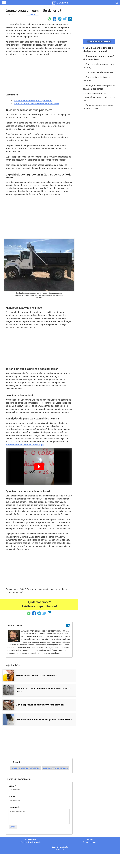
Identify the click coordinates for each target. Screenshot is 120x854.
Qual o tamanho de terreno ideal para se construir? (98, 49)
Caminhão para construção (55, 768)
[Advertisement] (39, 74)
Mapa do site (30, 839)
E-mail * (12, 796)
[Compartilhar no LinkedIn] (70, 19)
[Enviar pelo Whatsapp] (49, 19)
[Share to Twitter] (65, 19)
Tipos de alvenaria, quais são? (100, 72)
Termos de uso (89, 842)
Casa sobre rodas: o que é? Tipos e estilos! (98, 58)
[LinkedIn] (68, 625)
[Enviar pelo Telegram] (60, 19)
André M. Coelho (32, 15)
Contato (89, 839)
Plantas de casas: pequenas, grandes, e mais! (98, 107)
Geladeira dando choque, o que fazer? (33, 100)
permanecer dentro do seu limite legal (25, 445)
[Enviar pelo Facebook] (54, 19)
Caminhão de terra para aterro (26, 768)
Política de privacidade (31, 842)
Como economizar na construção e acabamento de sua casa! (99, 97)
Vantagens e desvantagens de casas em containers (99, 87)
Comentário (14, 807)
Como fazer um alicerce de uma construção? (36, 103)
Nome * (12, 786)
